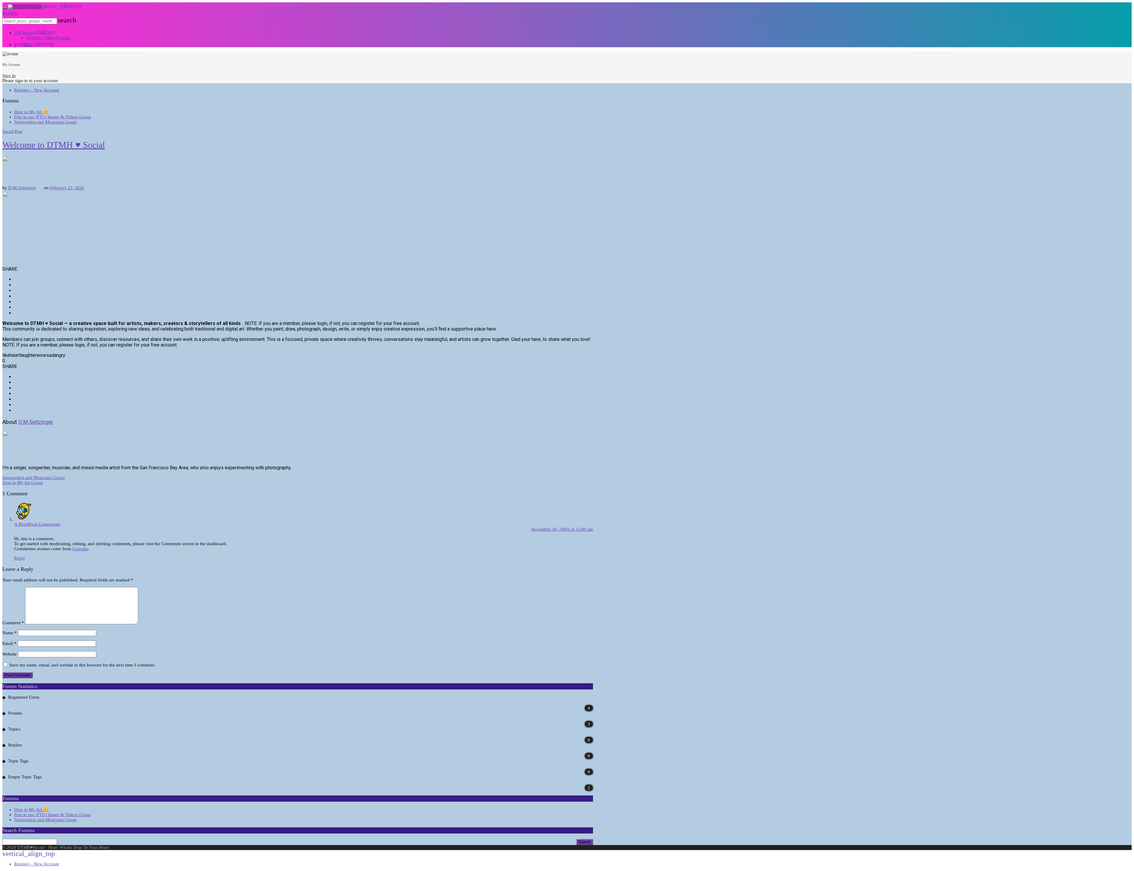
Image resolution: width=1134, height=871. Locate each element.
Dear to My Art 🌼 (31, 112)
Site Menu (28, 32)
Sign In (9, 75)
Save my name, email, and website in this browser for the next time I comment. (82, 665)
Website (9, 654)
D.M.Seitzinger (22, 187)
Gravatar (80, 548)
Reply (19, 558)
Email (9, 643)
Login (23, 44)
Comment (13, 622)
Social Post (12, 131)
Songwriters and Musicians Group (45, 122)
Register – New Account (48, 37)
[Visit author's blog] (16, 182)
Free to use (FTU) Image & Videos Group (52, 117)
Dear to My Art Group (22, 482)
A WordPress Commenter (37, 524)
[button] (45, 32)
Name (9, 632)
